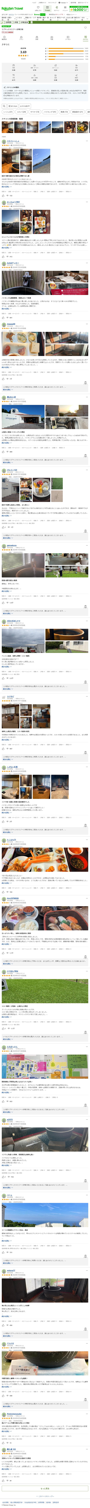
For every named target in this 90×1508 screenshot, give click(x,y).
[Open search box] (4, 106)
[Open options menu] (87, 141)
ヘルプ (34, 2)
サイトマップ (52, 2)
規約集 (48, 1502)
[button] (7, 127)
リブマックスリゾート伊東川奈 (12, 29)
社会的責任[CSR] (30, 1502)
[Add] (85, 27)
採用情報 (41, 1502)
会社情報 (5, 1502)
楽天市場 (73, 2)
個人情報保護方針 (16, 1502)
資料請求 (56, 1502)
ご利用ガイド (42, 2)
